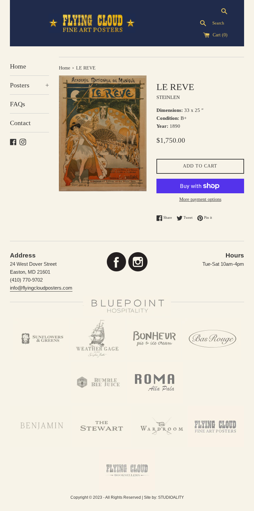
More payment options (200, 199)
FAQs (17, 104)
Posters (29, 85)
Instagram (137, 262)
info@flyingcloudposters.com (41, 288)
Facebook (116, 262)
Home (18, 66)
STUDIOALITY (171, 497)
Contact (20, 122)
